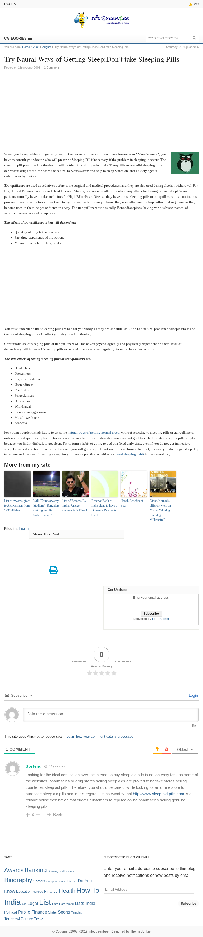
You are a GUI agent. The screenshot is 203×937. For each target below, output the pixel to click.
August (46, 47)
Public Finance (32, 912)
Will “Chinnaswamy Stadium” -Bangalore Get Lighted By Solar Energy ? (46, 508)
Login (193, 695)
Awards (14, 870)
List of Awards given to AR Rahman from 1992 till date (17, 505)
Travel (39, 919)
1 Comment (51, 67)
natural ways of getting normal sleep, (94, 432)
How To (87, 890)
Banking (36, 870)
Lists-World (66, 903)
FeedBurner (160, 619)
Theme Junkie (140, 931)
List (45, 902)
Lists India (85, 903)
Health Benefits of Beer (132, 503)
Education (23, 891)
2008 (36, 47)
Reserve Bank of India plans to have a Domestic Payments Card (104, 508)
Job (24, 903)
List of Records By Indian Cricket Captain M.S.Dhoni (74, 505)
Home (26, 47)
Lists (55, 903)
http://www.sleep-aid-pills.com (158, 793)
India (12, 902)
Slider (52, 912)
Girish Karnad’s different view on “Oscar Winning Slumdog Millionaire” (160, 510)
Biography (18, 879)
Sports (64, 912)
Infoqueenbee (99, 931)
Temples (76, 912)
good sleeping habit (130, 454)
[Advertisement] (101, 112)
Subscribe (188, 903)
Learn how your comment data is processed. (101, 736)
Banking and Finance (61, 871)
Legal (32, 903)
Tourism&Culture (18, 919)
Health (24, 529)
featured (38, 891)
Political (10, 912)
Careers (39, 881)
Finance (51, 891)
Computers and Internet (61, 881)
